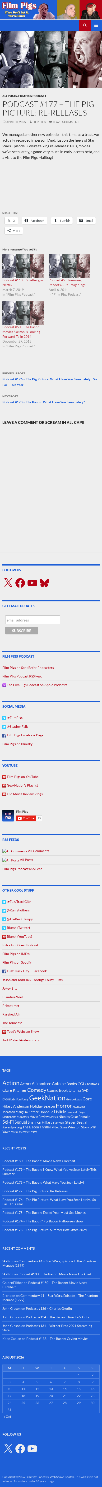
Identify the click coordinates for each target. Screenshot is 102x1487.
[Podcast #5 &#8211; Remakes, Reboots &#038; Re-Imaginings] (69, 266)
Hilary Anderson (15, 1106)
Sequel (20, 1122)
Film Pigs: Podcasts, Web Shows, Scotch (49, 1477)
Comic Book (57, 1090)
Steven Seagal (76, 1122)
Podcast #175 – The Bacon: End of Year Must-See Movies (44, 1212)
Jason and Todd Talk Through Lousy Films (32, 980)
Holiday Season (42, 1106)
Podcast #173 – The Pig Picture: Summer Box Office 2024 (44, 1230)
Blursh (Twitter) (18, 928)
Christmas (92, 1084)
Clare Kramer (14, 1090)
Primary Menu (96, 25)
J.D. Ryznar (79, 1106)
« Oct (7, 1417)
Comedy (36, 1090)
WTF (93, 1127)
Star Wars (59, 1122)
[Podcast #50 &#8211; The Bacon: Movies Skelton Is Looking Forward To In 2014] (23, 313)
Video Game (59, 1127)
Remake (84, 1117)
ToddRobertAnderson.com (22, 1040)
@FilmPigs (14, 718)
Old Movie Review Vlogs (24, 794)
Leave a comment (66, 122)
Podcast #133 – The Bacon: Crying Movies (57, 1339)
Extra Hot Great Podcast (20, 945)
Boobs (71, 1083)
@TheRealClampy (19, 919)
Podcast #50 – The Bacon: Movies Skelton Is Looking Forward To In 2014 (21, 331)
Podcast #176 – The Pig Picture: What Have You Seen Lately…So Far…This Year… (49, 379)
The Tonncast (12, 1023)
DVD (85, 1091)
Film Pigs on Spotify (17, 962)
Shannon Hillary (40, 1122)
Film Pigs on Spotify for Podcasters (28, 668)
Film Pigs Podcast (32, 96)
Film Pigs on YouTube (22, 777)
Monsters (23, 1117)
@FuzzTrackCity (18, 901)
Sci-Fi (8, 1122)
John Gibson (11, 1308)
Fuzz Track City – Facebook (26, 971)
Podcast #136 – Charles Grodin (49, 1308)
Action (10, 1082)
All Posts (9, 96)
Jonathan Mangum (15, 1112)
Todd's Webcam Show (22, 1031)
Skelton (7, 1261)
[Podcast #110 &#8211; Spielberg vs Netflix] (23, 266)
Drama (75, 1090)
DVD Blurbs (9, 1099)
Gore (87, 1098)
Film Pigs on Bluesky (17, 744)
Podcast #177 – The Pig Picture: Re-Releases (35, 1191)
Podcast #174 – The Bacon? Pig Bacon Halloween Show (42, 1221)
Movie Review (39, 1117)
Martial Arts (9, 1116)
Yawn (6, 1132)
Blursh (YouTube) (19, 936)
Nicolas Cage (68, 1117)
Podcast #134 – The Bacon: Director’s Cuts (57, 1317)
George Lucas (74, 1099)
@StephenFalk (17, 726)
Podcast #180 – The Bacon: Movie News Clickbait (38, 1161)
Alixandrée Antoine (49, 1083)
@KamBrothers (18, 910)
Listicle (60, 1111)
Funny (24, 1099)
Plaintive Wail (12, 997)
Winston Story (78, 1127)
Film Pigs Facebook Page (24, 735)
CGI (81, 1083)
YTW (34, 1131)
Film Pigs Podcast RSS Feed (22, 676)
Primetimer (10, 1006)
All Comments (38, 851)
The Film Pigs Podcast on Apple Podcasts (36, 685)
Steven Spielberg (12, 1127)
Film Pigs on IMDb (16, 954)
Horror (64, 1105)
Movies (53, 1116)
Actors (25, 1083)
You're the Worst (20, 1131)
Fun (18, 1099)
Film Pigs (39, 122)
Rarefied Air (11, 1014)
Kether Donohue (40, 1112)
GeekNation (47, 1097)
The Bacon (31, 1127)
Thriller (45, 1127)
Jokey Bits (9, 988)
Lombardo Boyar (76, 1112)
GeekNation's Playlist (22, 785)
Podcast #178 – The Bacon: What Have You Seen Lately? (43, 399)
